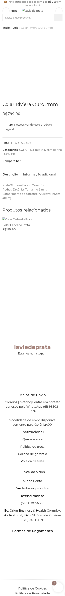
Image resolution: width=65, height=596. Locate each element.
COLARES (25, 149)
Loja (15, 27)
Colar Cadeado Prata (16, 225)
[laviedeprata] (32, 336)
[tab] (10, 174)
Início (6, 27)
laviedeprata (32, 347)
